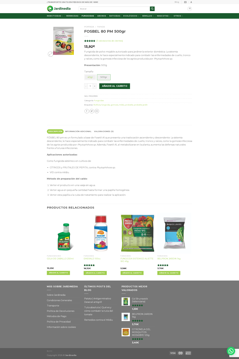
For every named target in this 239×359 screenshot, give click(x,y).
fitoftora (97, 105)
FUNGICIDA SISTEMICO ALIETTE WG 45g (136, 260)
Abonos (101, 16)
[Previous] (47, 246)
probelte (129, 105)
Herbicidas (72, 16)
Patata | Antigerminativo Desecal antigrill (97, 300)
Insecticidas (54, 16)
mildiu (121, 105)
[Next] (191, 246)
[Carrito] (189, 9)
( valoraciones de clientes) (109, 41)
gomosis (114, 105)
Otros (177, 16)
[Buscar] (152, 9)
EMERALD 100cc (92, 258)
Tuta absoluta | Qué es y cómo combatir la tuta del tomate (98, 311)
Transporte (53, 305)
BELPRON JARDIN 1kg (168, 258)
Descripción (55, 131)
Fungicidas (88, 16)
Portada (89, 27)
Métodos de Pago (56, 316)
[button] (231, 351)
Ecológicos (130, 16)
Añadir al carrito (114, 86)
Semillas (147, 16)
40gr (90, 77)
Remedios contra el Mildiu (98, 320)
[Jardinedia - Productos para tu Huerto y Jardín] (61, 8)
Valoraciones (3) (104, 131)
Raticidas (114, 16)
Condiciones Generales (59, 300)
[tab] (55, 131)
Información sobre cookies (61, 327)
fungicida (106, 105)
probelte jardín (141, 105)
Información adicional (78, 131)
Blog (177, 2)
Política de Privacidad (59, 321)
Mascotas (163, 16)
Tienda (101, 27)
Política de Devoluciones (60, 311)
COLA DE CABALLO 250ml (60, 258)
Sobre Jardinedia (56, 295)
